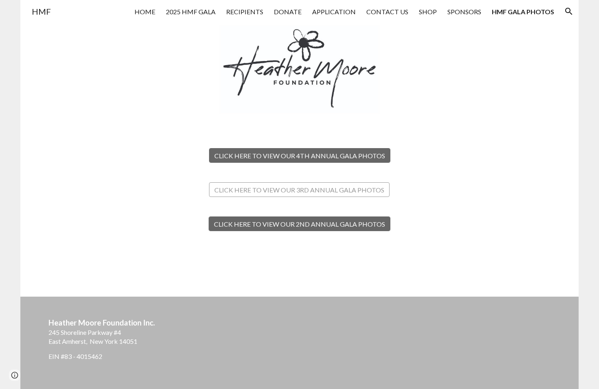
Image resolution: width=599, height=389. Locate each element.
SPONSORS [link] (464, 11)
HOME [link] (144, 11)
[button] (569, 11)
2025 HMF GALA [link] (191, 11)
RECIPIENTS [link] (244, 11)
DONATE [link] (288, 11)
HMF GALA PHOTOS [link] (523, 11)
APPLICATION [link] (334, 11)
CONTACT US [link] (387, 11)
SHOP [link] (428, 11)
